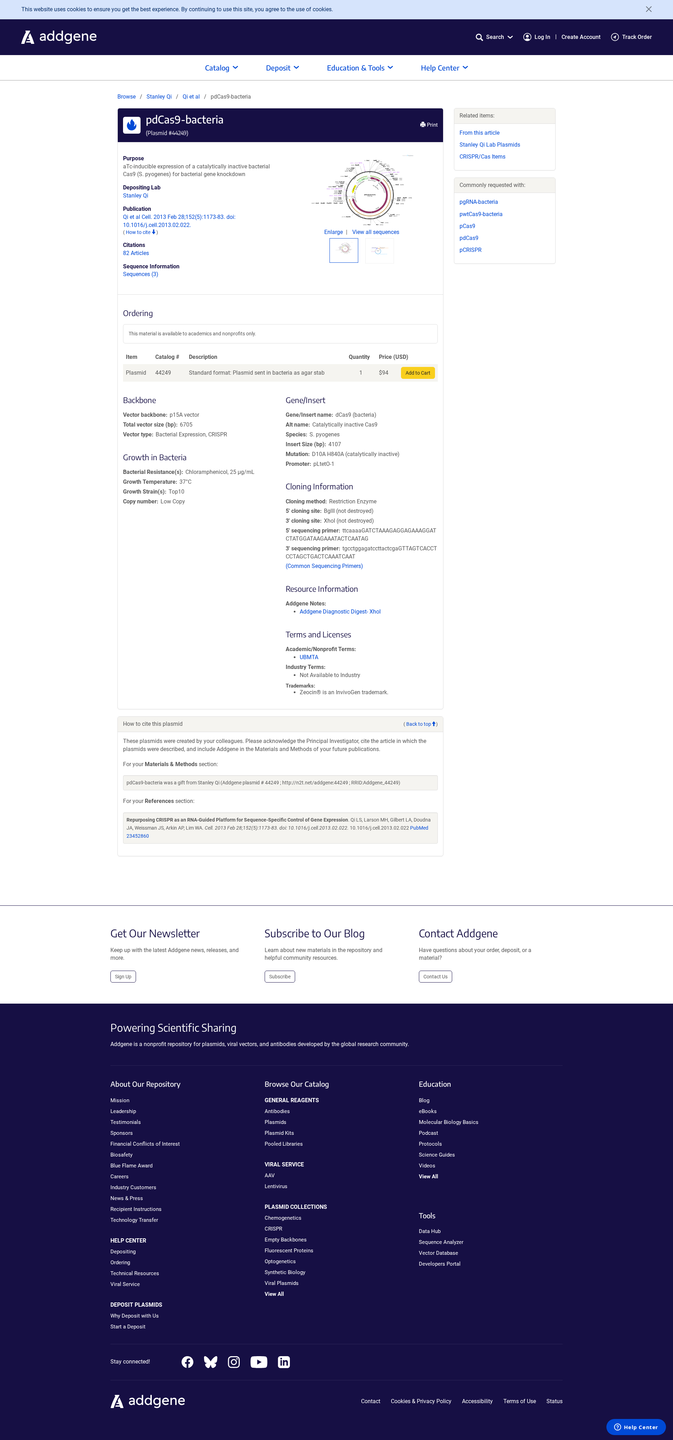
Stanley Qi (159, 96)
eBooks (428, 1111)
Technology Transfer (134, 1220)
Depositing (123, 1251)
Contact (370, 1401)
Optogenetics (280, 1261)
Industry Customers (133, 1187)
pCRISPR (471, 250)
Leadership (123, 1111)
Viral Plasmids (282, 1283)
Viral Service (125, 1284)
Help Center (440, 67)
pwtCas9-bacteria (481, 214)
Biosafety (121, 1155)
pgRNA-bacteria (479, 202)
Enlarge (334, 232)
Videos (427, 1166)
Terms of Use (519, 1401)
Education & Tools (356, 67)
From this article (479, 132)
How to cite (138, 232)
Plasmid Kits (279, 1133)
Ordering (120, 1262)
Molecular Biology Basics (448, 1122)
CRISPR (273, 1229)
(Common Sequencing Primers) (324, 566)
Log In (542, 37)
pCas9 (467, 226)
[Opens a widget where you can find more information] (636, 1427)
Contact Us (435, 976)
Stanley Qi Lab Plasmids (490, 144)
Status (554, 1401)
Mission (119, 1100)
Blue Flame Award (131, 1166)
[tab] (344, 248)
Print (432, 125)
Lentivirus (276, 1186)
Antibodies (277, 1111)
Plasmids (275, 1122)
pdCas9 (469, 238)
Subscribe (280, 976)
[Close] (646, 9)
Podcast (428, 1133)
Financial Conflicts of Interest (145, 1144)
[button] (494, 37)
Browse (126, 96)
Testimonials (125, 1122)
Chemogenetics (283, 1218)
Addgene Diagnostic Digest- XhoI (340, 611)
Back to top (418, 724)
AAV (270, 1175)
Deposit (278, 67)
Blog (424, 1100)
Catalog (217, 67)
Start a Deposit (127, 1327)
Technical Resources (134, 1273)
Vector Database (438, 1253)
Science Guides (437, 1155)
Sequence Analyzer (441, 1242)
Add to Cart (418, 373)
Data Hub (430, 1231)
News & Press (126, 1198)
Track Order (637, 37)
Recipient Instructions (136, 1209)
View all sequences (375, 232)
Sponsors (121, 1133)
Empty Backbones (286, 1240)
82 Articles (136, 253)
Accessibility (477, 1401)
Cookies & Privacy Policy (421, 1401)
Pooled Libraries (284, 1144)
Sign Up (123, 976)
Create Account (581, 37)
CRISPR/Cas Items (482, 156)
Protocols (430, 1144)
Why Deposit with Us (134, 1316)
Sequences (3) (140, 274)
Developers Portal (440, 1264)
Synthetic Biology (285, 1272)
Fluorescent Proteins (289, 1250)
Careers (119, 1176)
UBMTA (309, 657)
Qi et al (192, 96)
